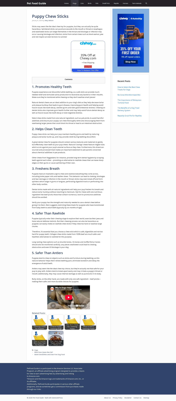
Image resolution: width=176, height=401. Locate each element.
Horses (125, 3)
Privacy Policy (117, 398)
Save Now (88, 66)
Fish (97, 3)
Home (66, 3)
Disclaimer (128, 398)
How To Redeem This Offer (88, 70)
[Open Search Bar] (146, 3)
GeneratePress (57, 398)
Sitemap (146, 398)
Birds (89, 3)
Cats (82, 3)
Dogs (74, 3)
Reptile (116, 3)
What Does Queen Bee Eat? (43, 352)
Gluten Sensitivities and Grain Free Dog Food (49, 354)
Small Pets (106, 3)
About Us (107, 398)
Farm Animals (136, 3)
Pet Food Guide (36, 3)
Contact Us (137, 398)
